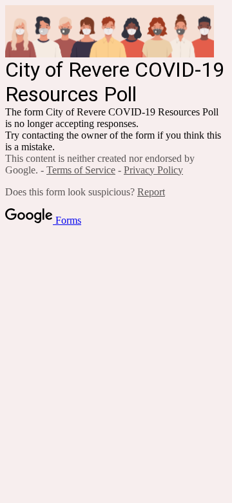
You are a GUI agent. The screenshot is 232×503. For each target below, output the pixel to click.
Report (151, 191)
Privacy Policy (153, 169)
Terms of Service (80, 169)
